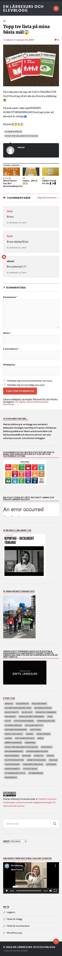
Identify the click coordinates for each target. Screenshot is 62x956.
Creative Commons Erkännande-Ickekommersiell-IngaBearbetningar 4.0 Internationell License (30, 802)
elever (9, 39)
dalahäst (10, 716)
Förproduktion (46, 721)
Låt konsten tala (24, 738)
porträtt (47, 747)
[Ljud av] (50, 890)
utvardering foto (15, 773)
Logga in (11, 912)
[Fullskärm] (55, 890)
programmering (14, 751)
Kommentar (10, 297)
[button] (31, 878)
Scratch (38, 756)
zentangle (11, 777)
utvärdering (36, 773)
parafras (30, 743)
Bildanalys (22, 704)
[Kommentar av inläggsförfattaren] (4, 257)
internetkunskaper (16, 730)
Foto (8, 721)
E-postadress (11, 349)
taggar (53, 760)
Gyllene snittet (34, 725)
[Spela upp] (6, 890)
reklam (27, 756)
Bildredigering (43, 708)
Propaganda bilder (37, 751)
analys (9, 704)
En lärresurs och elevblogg (23, 8)
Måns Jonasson (13, 743)
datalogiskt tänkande (31, 716)
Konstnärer (43, 734)
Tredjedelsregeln (33, 764)
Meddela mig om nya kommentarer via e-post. (29, 380)
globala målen (13, 132)
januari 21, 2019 (17, 272)
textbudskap (12, 764)
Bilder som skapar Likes (18, 708)
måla (40, 738)
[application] (31, 878)
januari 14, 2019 (25, 39)
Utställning (30, 769)
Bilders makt (39, 704)
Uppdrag (51, 764)
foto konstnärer (24, 721)
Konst (29, 734)
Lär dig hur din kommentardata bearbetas (25, 403)
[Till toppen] (56, 941)
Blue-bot (27, 712)
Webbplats (9, 364)
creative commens (46, 712)
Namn (7, 333)
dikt (50, 716)
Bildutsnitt (11, 712)
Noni (10, 211)
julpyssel (35, 730)
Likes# (8, 738)
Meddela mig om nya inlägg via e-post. (26, 384)
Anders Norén (20, 951)
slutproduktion (14, 760)
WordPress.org (14, 932)
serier (50, 756)
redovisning (12, 756)
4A (4, 21)
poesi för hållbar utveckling (21, 136)
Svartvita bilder (36, 760)
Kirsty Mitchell (14, 734)
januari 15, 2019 (17, 223)
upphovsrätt (12, 769)
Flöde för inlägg (14, 919)
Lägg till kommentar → (48, 197)
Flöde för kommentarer (18, 925)
